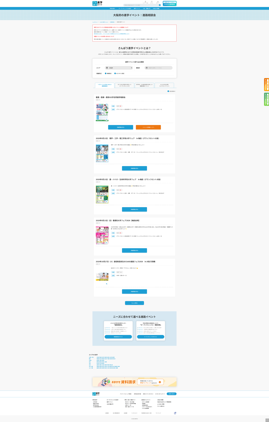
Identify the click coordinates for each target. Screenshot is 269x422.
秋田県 (108, 357)
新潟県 (98, 360)
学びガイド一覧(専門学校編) (130, 403)
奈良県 (108, 364)
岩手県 (103, 357)
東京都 (111, 358)
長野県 (103, 360)
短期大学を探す (96, 403)
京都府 (100, 364)
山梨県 (100, 360)
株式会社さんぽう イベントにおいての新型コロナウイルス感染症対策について (111, 33)
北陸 (90, 363)
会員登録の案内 (145, 405)
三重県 (105, 361)
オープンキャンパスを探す (112, 399)
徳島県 (111, 366)
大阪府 (103, 364)
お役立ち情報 (160, 399)
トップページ (95, 22)
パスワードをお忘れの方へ (147, 406)
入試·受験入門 (110, 404)
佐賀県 (100, 367)
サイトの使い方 (160, 406)
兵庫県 (105, 364)
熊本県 (105, 367)
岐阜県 (103, 361)
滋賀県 (98, 364)
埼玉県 (105, 358)
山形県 (111, 357)
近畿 (90, 364)
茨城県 (98, 358)
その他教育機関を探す (97, 406)
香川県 (113, 366)
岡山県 (103, 366)
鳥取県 (98, 366)
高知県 (118, 366)
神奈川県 (113, 358)
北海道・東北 (91, 357)
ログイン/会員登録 (145, 402)
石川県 (100, 363)
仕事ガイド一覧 (128, 405)
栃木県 (100, 358)
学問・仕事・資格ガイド (130, 399)
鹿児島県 (113, 367)
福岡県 (98, 367)
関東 (90, 358)
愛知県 (100, 361)
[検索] (160, 5)
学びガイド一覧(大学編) (129, 402)
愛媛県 (116, 366)
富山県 (98, 363)
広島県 (105, 366)
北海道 (98, 357)
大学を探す (95, 402)
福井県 (103, 363)
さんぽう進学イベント (104, 22)
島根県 (100, 366)
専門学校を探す (96, 405)
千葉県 (108, 358)
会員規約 (143, 403)
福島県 (113, 357)
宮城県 (105, 357)
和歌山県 (111, 364)
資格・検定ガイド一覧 (129, 406)
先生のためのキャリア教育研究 (164, 402)
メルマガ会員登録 (145, 408)
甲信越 (90, 360)
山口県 (108, 366)
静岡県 (98, 361)
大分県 (108, 367)
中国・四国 (91, 366)
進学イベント (110, 402)
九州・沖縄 (91, 367)
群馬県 (103, 358)
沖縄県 (117, 367)
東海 (90, 361)
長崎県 (103, 367)
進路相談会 (112, 22)
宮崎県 (111, 367)
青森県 (100, 357)
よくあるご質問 (160, 404)
